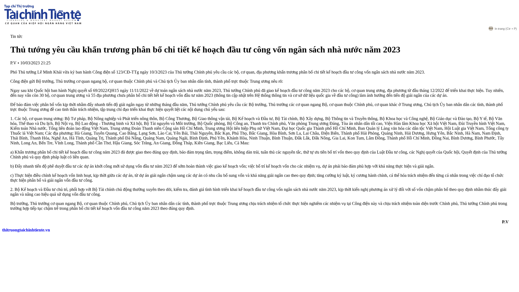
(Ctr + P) (506, 28)
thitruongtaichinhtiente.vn (26, 230)
